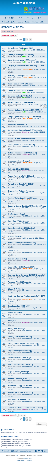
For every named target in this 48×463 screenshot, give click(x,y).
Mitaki (23, 126)
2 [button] (27, 39)
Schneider (25, 132)
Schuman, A (13, 251)
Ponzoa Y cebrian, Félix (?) (19, 379)
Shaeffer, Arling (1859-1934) (19, 306)
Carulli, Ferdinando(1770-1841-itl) (21, 145)
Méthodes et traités (12, 27)
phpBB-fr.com (27, 458)
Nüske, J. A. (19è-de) (16, 289)
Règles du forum (7, 31)
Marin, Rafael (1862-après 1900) (20, 48)
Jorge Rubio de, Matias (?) (18, 372)
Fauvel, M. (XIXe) (15, 313)
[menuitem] (7, 17)
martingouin (25, 146)
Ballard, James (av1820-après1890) (22, 243)
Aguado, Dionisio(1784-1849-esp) (21, 102)
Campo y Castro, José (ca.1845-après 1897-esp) (27, 206)
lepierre (24, 409)
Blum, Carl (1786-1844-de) (18, 221)
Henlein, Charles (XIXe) (17, 259)
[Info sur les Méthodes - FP (19, 400)
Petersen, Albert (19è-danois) (19, 282)
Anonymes (12, 321)
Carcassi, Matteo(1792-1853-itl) (20, 96)
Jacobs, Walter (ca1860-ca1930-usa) (22, 198)
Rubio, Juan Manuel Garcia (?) (20, 365)
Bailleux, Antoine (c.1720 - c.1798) (21, 76)
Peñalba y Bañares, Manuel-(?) (20, 393)
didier (24, 97)
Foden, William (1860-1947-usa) (20, 90)
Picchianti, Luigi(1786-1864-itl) (20, 386)
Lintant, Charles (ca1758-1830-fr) (21, 55)
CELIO (24, 104)
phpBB (18, 455)
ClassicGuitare (27, 69)
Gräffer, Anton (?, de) (16, 214)
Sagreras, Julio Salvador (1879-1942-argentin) (26, 275)
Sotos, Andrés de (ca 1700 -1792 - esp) (23, 344)
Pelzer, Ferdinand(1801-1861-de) (21, 176)
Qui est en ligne (7, 430)
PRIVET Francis (27, 178)
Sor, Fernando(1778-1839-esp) (20, 351)
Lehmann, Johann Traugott (19, 161)
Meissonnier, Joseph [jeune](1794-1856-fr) (25, 130)
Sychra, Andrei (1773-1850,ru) (20, 337)
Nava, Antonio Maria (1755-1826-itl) (22, 60)
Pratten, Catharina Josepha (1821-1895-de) (25, 110)
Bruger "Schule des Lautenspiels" (22, 138)
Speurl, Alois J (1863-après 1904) (21, 267)
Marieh (24, 50)
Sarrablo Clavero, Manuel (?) (19, 358)
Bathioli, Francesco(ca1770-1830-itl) (22, 153)
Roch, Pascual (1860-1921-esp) (20, 84)
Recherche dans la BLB (17, 125)
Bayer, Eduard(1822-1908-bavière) (21, 228)
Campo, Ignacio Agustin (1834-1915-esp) (24, 117)
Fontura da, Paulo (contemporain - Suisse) (25, 408)
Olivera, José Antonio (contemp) (21, 191)
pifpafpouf (25, 85)
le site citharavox (15, 236)
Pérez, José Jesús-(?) (16, 329)
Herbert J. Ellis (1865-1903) (18, 169)
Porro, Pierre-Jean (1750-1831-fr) (21, 184)
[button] (30, 39)
